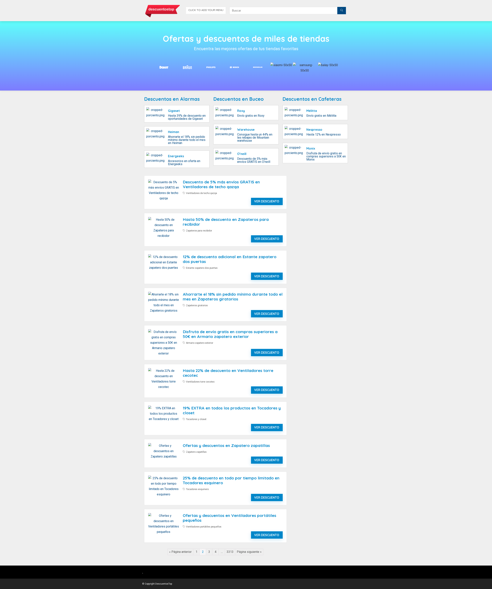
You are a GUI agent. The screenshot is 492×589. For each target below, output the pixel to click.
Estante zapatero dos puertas (202, 268)
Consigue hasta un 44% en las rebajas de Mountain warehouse (254, 137)
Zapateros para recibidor (199, 230)
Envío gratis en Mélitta (321, 115)
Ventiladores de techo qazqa (201, 193)
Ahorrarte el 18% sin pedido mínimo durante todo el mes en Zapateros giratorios (233, 296)
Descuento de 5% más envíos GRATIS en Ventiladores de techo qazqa (221, 184)
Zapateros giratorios (197, 305)
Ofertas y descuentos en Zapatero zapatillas (226, 445)
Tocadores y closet (196, 419)
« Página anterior (180, 552)
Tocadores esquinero (197, 489)
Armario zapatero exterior (199, 343)
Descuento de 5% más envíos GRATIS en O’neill (253, 160)
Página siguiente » (249, 552)
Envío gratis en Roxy (250, 115)
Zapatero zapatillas (196, 452)
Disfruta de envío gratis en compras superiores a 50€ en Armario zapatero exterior (230, 334)
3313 (230, 552)
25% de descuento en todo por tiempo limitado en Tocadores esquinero (231, 480)
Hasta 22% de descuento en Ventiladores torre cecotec (228, 373)
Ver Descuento (266, 201)
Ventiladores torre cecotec (200, 381)
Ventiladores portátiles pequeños (203, 526)
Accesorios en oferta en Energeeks (184, 162)
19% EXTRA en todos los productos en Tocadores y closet (232, 410)
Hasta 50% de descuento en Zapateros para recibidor (226, 222)
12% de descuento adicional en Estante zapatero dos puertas (229, 259)
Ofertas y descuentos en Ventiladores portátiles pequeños (229, 518)
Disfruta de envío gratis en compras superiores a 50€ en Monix (326, 156)
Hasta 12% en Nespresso (323, 134)
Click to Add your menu (205, 10)
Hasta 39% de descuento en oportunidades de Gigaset (187, 117)
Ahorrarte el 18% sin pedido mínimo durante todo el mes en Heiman (186, 140)
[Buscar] (341, 10)
